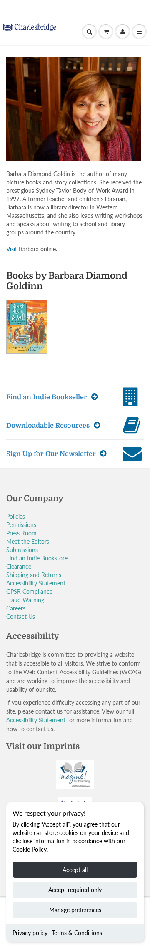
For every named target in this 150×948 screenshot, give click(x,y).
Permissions (21, 524)
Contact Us (20, 616)
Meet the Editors (27, 541)
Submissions (22, 549)
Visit (11, 248)
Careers (15, 608)
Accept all (75, 869)
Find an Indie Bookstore (37, 558)
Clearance (18, 566)
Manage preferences (75, 909)
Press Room (21, 533)
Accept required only (75, 889)
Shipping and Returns (33, 574)
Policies (15, 516)
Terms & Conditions (77, 932)
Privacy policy (30, 932)
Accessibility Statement (35, 583)
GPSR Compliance (29, 591)
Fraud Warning (25, 599)
